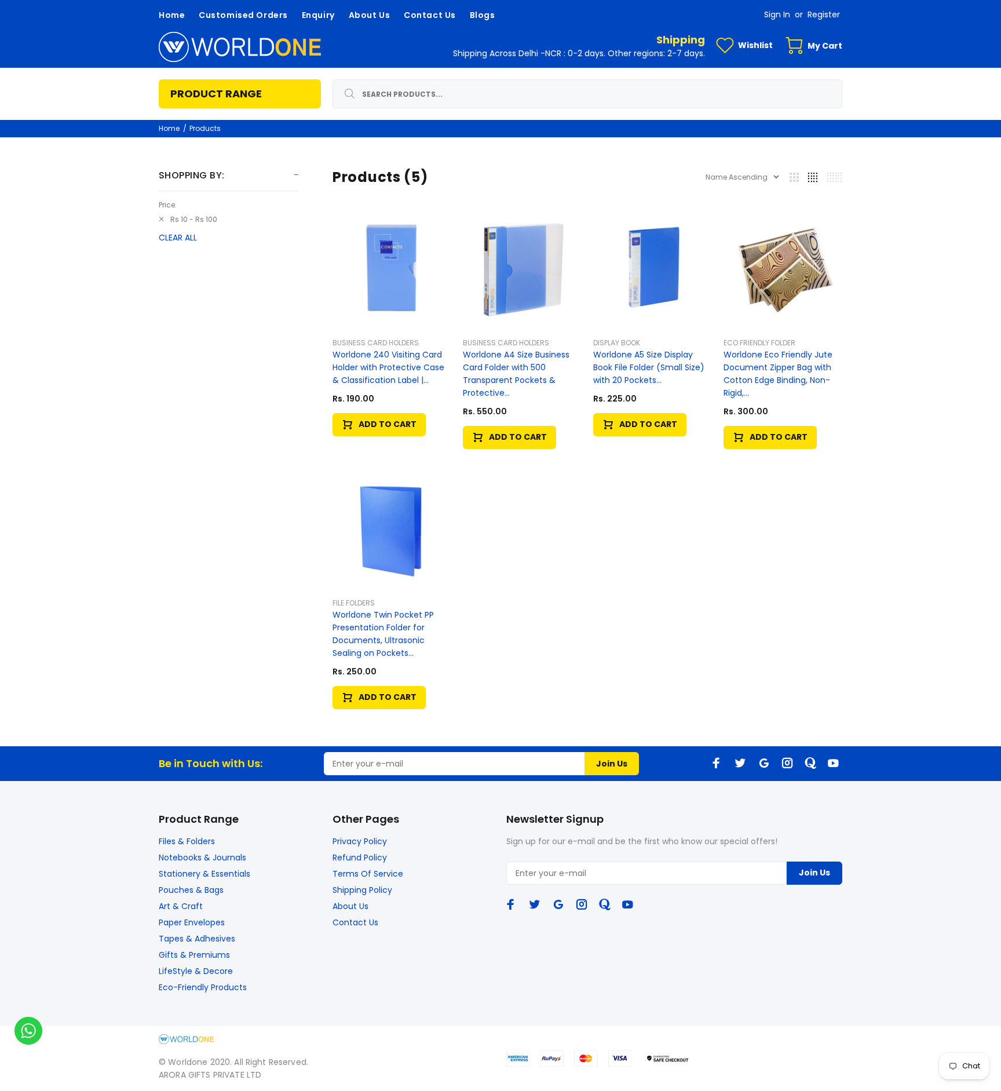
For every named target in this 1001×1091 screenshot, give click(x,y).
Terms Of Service (368, 874)
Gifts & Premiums (194, 955)
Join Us (611, 763)
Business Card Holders (376, 343)
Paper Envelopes (192, 922)
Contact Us (355, 922)
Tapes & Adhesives (197, 938)
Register (824, 14)
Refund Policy (360, 857)
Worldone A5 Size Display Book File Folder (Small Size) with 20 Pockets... (648, 367)
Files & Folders (187, 841)
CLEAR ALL (178, 237)
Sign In (777, 14)
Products (205, 128)
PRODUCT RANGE (216, 93)
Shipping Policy (362, 890)
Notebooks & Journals (202, 857)
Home (169, 128)
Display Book (616, 343)
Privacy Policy (360, 841)
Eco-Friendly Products (203, 987)
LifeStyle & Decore (196, 971)
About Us (350, 906)
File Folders (354, 603)
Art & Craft (181, 906)
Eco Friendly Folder (759, 343)
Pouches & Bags (191, 890)
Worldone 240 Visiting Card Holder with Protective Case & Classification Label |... (388, 367)
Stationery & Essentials (204, 874)
